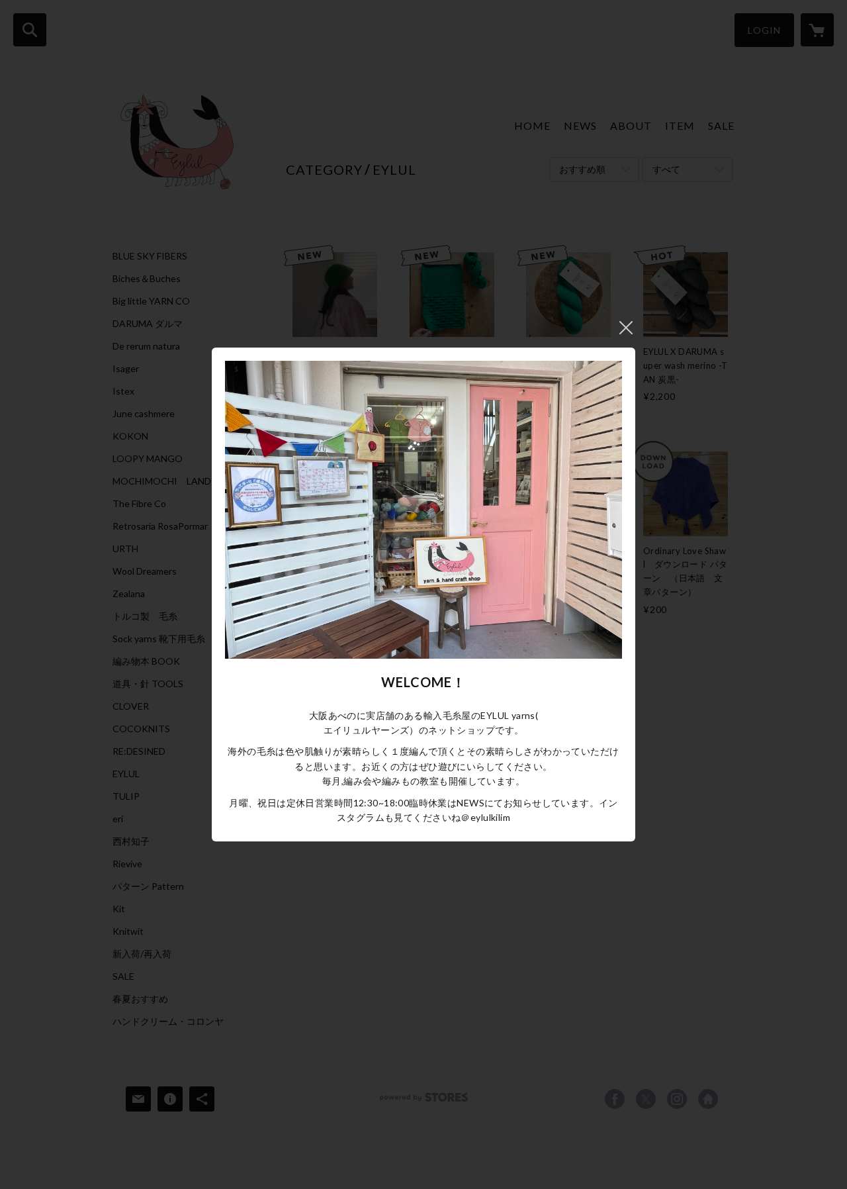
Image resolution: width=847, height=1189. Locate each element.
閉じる (626, 327)
